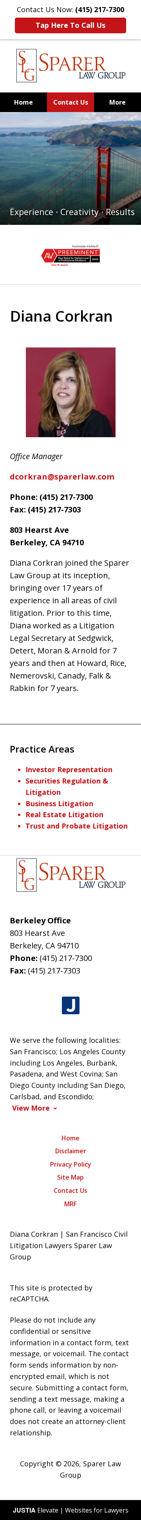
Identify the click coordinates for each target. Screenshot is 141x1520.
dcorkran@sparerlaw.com (62, 476)
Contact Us (70, 102)
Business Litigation (59, 803)
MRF (70, 1204)
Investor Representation (68, 769)
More (117, 102)
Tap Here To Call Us (70, 25)
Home (23, 102)
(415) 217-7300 (66, 958)
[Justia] (71, 1006)
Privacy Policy (70, 1164)
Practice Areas (42, 748)
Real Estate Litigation (64, 814)
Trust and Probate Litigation (76, 826)
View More (31, 1108)
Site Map (70, 1177)
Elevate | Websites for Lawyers (70, 1510)
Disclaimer (70, 1151)
